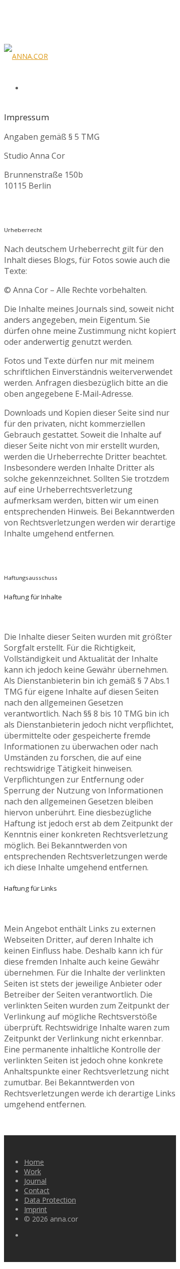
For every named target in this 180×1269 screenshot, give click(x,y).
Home (34, 1162)
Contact (37, 1190)
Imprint (35, 1209)
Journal (35, 1181)
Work (32, 1171)
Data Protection (50, 1200)
